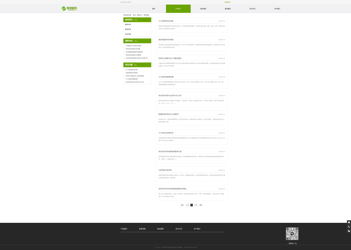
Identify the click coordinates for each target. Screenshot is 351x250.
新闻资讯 (131, 20)
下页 (196, 205)
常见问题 (146, 15)
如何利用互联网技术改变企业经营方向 (137, 58)
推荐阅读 (128, 29)
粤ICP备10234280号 (190, 247)
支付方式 (252, 9)
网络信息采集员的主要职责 (133, 55)
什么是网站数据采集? (132, 79)
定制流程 (203, 9)
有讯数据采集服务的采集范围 (134, 52)
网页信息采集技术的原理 (133, 49)
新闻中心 (139, 15)
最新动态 (128, 24)
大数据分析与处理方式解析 (133, 45)
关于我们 (277, 9)
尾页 (201, 205)
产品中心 (178, 9)
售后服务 (228, 9)
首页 (153, 9)
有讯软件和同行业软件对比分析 (135, 82)
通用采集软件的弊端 (132, 73)
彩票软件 (227, 2)
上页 (187, 205)
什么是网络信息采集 (132, 69)
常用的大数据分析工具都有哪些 (135, 76)
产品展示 (124, 229)
